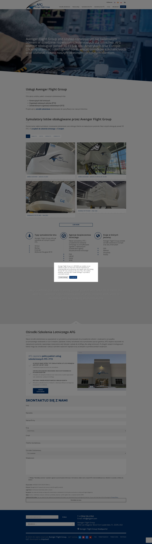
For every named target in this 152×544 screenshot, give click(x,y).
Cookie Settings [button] (63, 277)
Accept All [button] (73, 277)
